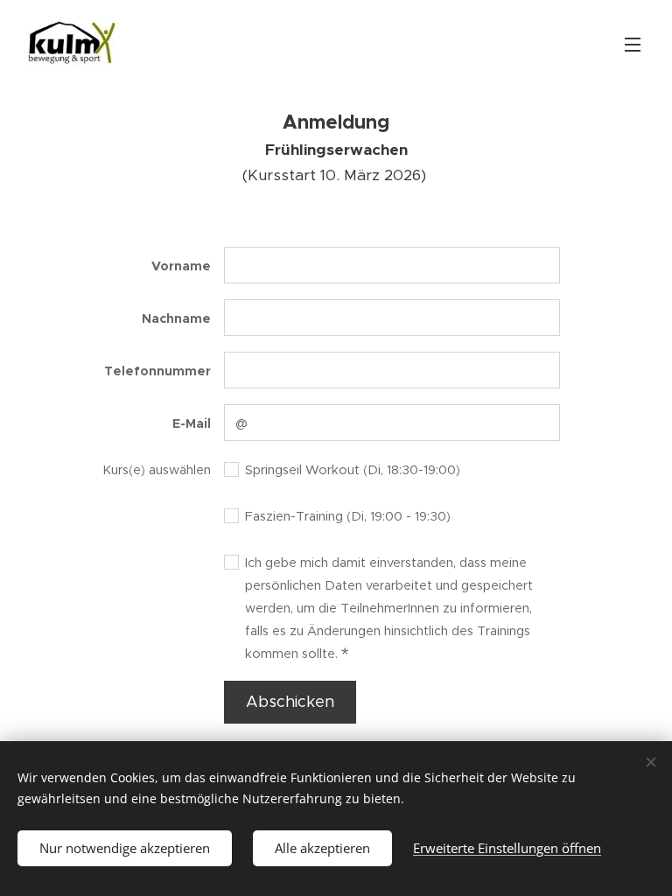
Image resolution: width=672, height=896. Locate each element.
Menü (632, 43)
